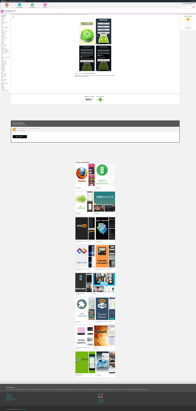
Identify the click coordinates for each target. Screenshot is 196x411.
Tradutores (2, 84)
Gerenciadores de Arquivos (5, 50)
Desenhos (2, 39)
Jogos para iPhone (8, 395)
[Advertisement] (5, 108)
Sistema (2, 26)
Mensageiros (3, 65)
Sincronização (3, 80)
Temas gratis (8, 400)
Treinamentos (3, 87)
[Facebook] (99, 397)
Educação (2, 19)
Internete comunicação (4, 22)
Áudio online (3, 33)
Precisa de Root (3, 73)
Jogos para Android (9, 394)
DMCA (26, 409)
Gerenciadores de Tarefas (5, 51)
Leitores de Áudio (3, 61)
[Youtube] (102, 397)
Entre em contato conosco (101, 401)
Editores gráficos (3, 46)
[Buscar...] (194, 7)
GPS (1, 54)
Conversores (3, 36)
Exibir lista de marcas (188, 27)
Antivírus (2, 29)
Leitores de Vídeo (3, 62)
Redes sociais (3, 76)
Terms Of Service (22, 409)
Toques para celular (9, 396)
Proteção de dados (4, 75)
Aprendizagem (3, 32)
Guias (2, 55)
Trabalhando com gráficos (5, 27)
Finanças (2, 47)
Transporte (2, 86)
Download (2, 43)
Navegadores (3, 66)
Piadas (2, 72)
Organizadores (3, 68)
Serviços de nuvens (4, 79)
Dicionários (2, 40)
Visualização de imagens (4, 90)
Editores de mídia (3, 44)
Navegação (2, 23)
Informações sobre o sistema (5, 57)
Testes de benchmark (4, 83)
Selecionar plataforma (188, 28)
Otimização (2, 69)
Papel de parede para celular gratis (11, 399)
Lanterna (2, 58)
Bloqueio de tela (3, 35)
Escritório (2, 20)
